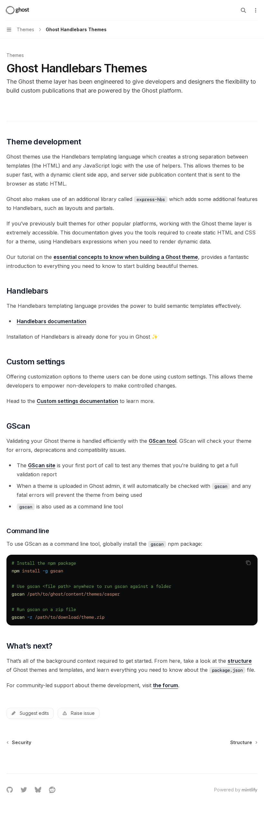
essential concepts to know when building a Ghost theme (125, 257)
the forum (165, 685)
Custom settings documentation (77, 401)
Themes (15, 55)
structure (240, 661)
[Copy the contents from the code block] (248, 563)
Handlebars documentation (51, 321)
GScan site (41, 465)
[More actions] (255, 10)
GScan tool (162, 441)
